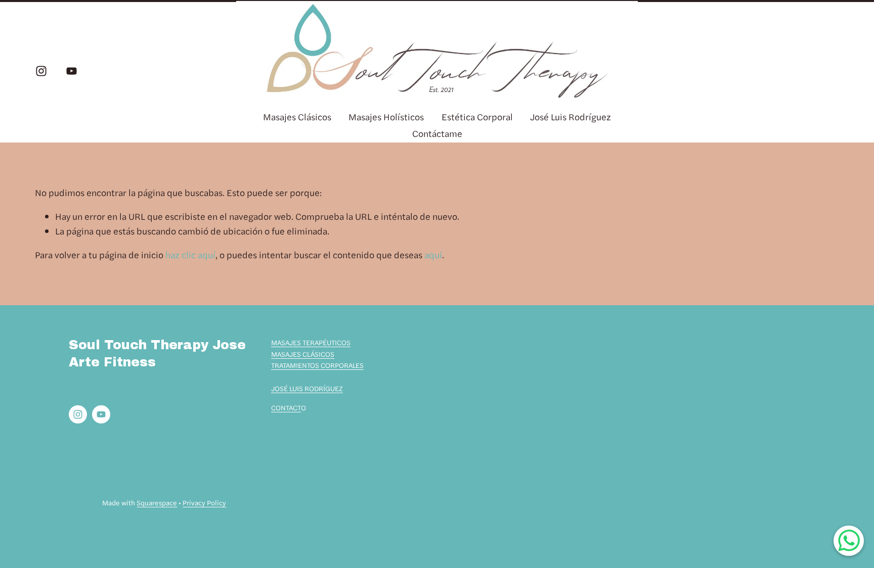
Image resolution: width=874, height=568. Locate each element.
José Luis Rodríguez (570, 116)
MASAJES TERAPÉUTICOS (311, 342)
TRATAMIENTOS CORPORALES (317, 365)
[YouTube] (71, 71)
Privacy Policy (204, 502)
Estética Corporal (477, 116)
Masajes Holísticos (386, 116)
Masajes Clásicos (297, 116)
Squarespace (157, 502)
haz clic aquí (190, 254)
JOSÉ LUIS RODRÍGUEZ (307, 388)
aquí (433, 254)
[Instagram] (41, 71)
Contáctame (437, 133)
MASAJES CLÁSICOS (302, 354)
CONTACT (286, 407)
